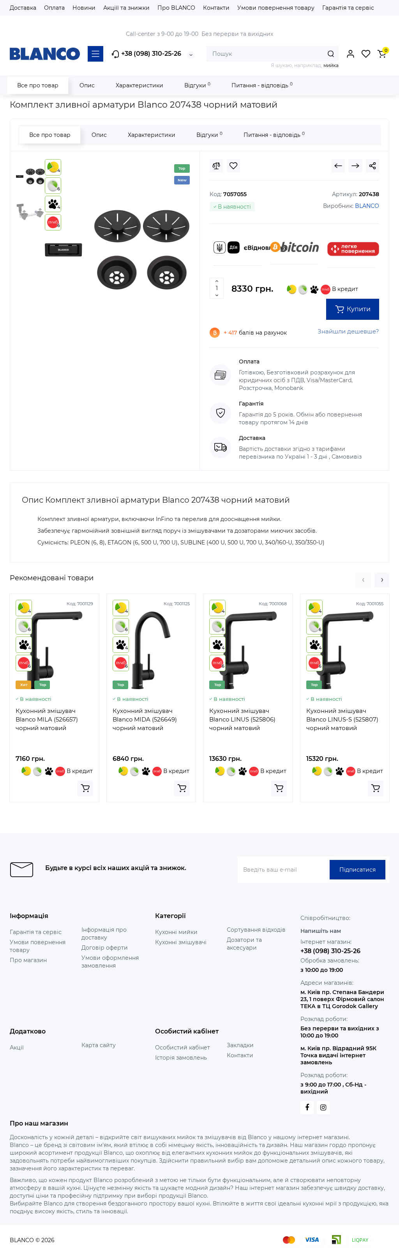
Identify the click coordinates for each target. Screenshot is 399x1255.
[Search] (331, 54)
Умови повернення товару (275, 7)
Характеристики (139, 85)
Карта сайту (98, 1045)
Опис (87, 85)
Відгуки (197, 85)
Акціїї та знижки (126, 7)
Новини (83, 7)
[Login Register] (350, 54)
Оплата (54, 7)
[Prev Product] (338, 165)
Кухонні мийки (176, 932)
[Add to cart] (85, 788)
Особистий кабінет (182, 1047)
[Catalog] (95, 54)
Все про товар (37, 85)
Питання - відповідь (262, 85)
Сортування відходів (256, 929)
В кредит (344, 288)
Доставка (23, 7)
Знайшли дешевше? (348, 331)
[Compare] (216, 165)
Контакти (216, 7)
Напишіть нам (320, 930)
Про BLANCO (176, 7)
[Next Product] (355, 165)
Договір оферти (104, 947)
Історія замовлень (181, 1057)
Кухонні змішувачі (181, 942)
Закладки (240, 1045)
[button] (363, 580)
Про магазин (28, 960)
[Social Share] (372, 165)
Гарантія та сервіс (348, 7)
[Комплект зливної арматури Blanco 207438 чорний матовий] (117, 249)
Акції (17, 1047)
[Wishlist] (233, 165)
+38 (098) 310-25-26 (150, 53)
